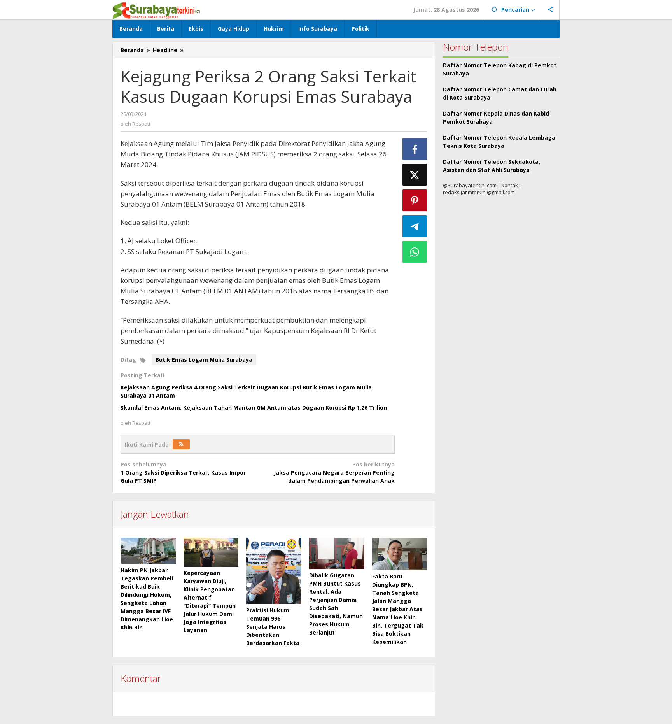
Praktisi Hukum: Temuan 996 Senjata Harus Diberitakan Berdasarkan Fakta (272, 627)
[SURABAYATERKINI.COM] (156, 9)
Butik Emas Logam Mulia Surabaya (204, 359)
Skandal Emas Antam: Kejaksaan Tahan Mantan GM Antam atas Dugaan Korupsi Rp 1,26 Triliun (254, 407)
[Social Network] (550, 9)
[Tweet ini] (414, 175)
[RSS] (181, 444)
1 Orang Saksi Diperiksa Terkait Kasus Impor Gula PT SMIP (183, 472)
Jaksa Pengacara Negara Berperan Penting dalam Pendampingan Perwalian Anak (334, 472)
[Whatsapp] (414, 252)
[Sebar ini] (414, 149)
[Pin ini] (414, 200)
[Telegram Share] (414, 226)
